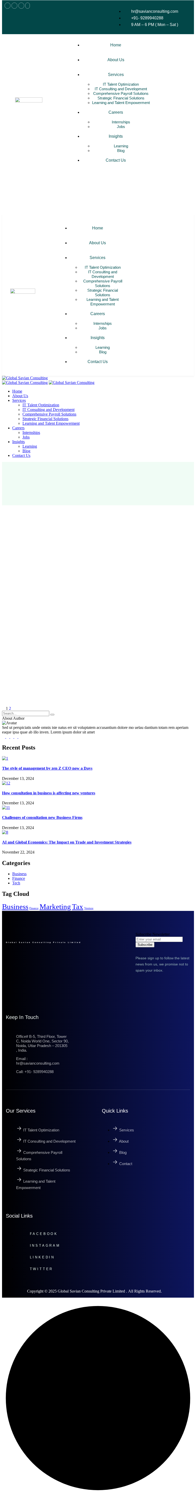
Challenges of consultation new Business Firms (42, 817)
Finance (34, 908)
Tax (77, 906)
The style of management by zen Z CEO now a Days (47, 768)
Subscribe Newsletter (153, 934)
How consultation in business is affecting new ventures (48, 793)
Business (15, 906)
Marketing (55, 906)
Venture (88, 908)
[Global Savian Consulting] (25, 378)
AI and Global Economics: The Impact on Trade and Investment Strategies (66, 842)
